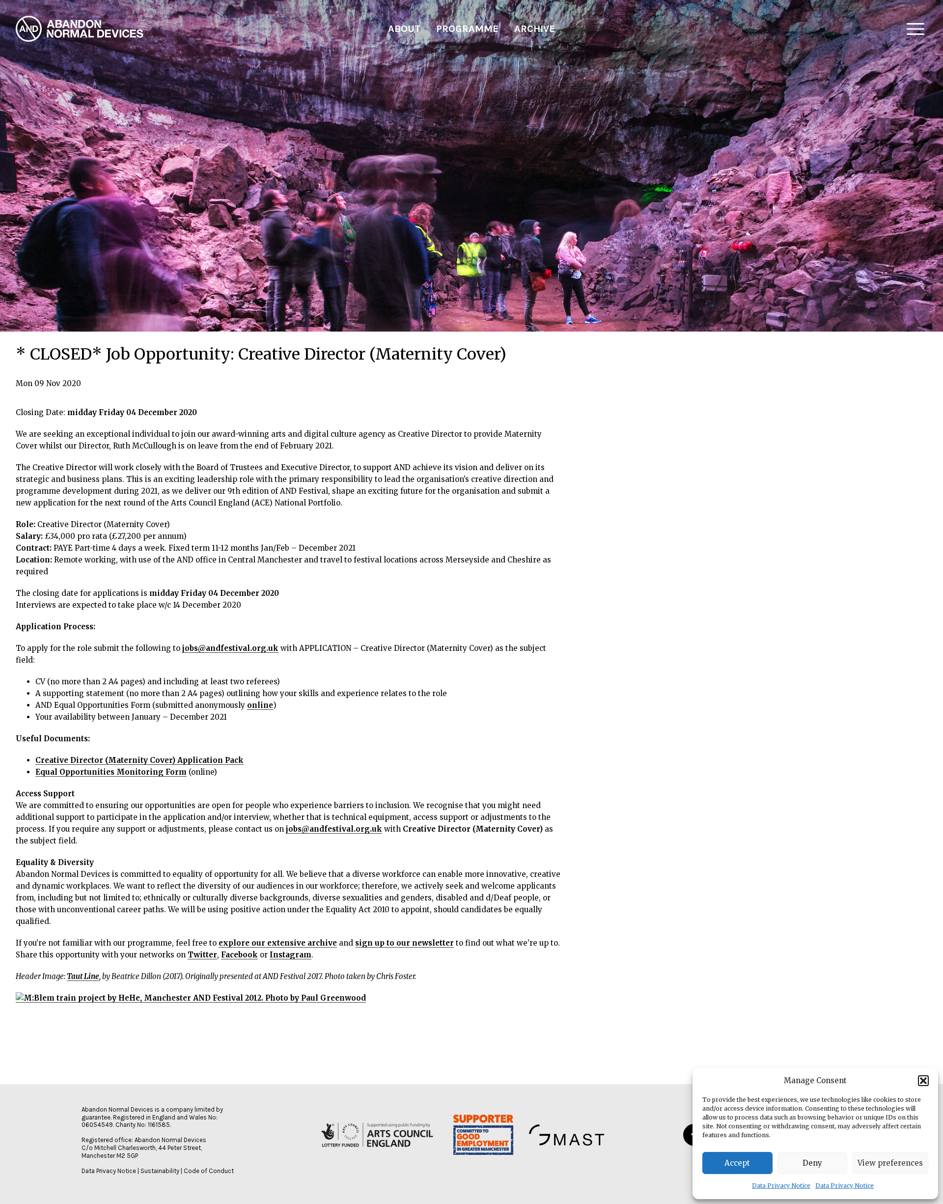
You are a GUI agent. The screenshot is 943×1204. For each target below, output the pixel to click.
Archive (534, 28)
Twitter (202, 954)
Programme (467, 28)
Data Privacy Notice (781, 1185)
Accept (737, 1163)
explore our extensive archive (278, 943)
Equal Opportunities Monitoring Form (111, 772)
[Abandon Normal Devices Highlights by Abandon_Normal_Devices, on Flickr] (191, 998)
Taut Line (83, 976)
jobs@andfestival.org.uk (230, 648)
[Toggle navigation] (915, 29)
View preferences (890, 1163)
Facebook (239, 954)
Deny (812, 1163)
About (404, 28)
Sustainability (159, 1171)
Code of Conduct (209, 1171)
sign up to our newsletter (404, 943)
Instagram (290, 954)
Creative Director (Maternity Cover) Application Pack (139, 760)
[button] (923, 1081)
